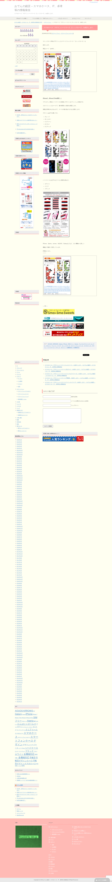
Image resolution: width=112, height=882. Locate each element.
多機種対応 (76, 347)
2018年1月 (19, 549)
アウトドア (19, 368)
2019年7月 (19, 511)
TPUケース (24, 721)
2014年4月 (19, 644)
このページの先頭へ (102, 880)
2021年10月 (19, 454)
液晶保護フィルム (22, 399)
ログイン (19, 809)
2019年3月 (19, 520)
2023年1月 (19, 439)
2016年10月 (19, 581)
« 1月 (16, 66)
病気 (18, 424)
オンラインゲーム (21, 729)
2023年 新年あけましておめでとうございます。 (27, 115)
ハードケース (51, 347)
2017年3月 (19, 570)
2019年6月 (19, 513)
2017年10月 (19, 556)
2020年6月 (19, 488)
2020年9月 (19, 482)
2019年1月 (19, 524)
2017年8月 (19, 560)
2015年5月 (19, 617)
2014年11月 (19, 629)
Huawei (23, 714)
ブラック (57, 347)
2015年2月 (19, 623)
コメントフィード (21, 813)
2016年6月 (19, 589)
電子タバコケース (22, 431)
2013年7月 (19, 663)
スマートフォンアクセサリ (24, 391)
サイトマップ (88, 18)
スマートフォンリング (23, 396)
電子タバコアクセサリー (24, 428)
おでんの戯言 (20, 785)
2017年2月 (19, 572)
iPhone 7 (35, 714)
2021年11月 (19, 452)
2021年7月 (19, 461)
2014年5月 (19, 642)
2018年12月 (19, 526)
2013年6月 (19, 665)
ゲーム (18, 372)
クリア (59, 345)
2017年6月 (19, 564)
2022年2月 (19, 446)
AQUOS (50, 344)
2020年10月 (19, 480)
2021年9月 (19, 456)
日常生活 (19, 422)
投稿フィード (20, 811)
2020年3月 (19, 494)
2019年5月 (19, 515)
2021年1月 (19, 473)
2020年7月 (19, 486)
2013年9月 (19, 659)
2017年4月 (19, 568)
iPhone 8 (24, 717)
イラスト (30, 727)
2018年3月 (19, 545)
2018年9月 (19, 532)
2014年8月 (19, 636)
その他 (18, 401)
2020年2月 (19, 496)
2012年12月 (19, 678)
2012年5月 (19, 693)
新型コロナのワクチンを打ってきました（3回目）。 (27, 124)
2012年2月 (19, 699)
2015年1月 (19, 625)
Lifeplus (18, 776)
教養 (18, 419)
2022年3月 (19, 444)
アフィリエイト (20, 370)
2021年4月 (19, 467)
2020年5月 (19, 490)
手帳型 (33, 757)
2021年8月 (19, 458)
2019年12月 (19, 501)
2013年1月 (19, 676)
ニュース (19, 404)
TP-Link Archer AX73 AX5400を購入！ (26, 129)
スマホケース (87, 345)
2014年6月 (19, 640)
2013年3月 (19, 672)
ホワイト (63, 347)
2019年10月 (19, 505)
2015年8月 (19, 610)
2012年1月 (19, 701)
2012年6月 (19, 691)
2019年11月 (19, 503)
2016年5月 (19, 591)
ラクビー (20, 384)
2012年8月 (19, 686)
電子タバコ (19, 426)
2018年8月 (19, 534)
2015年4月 (19, 619)
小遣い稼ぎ (19, 417)
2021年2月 (19, 471)
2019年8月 (19, 509)
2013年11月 (19, 655)
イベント (25, 727)
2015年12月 (19, 602)
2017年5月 (19, 566)
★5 (35, 721)
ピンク (16, 751)
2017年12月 (19, 551)
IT (17, 366)
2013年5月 (19, 667)
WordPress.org (20, 815)
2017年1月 (19, 575)
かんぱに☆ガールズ (26, 724)
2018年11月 (19, 528)
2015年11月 (19, 604)
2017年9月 (19, 558)
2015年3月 (19, 621)
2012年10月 (19, 682)
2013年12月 (19, 653)
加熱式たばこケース (22, 415)
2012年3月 (19, 697)
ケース (35, 730)
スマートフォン (56, 33)
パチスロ (19, 406)
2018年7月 (19, 537)
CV (34, 711)
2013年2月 (19, 674)
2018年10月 (19, 530)
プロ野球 (20, 381)
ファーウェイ (22, 751)
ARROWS (55, 344)
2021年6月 (19, 463)
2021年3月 (19, 469)
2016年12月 (19, 577)
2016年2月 (19, 598)
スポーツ (19, 376)
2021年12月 (19, 450)
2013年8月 (19, 661)
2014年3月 (19, 646)
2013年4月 (19, 670)
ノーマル (21, 748)
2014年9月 (19, 634)
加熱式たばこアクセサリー (24, 412)
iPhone (65, 344)
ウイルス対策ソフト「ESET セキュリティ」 (43, 18)
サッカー (20, 378)
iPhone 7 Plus (18, 717)
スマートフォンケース (67, 33)
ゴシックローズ (66, 345)
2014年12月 (19, 627)
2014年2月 (19, 648)
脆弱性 (23, 765)
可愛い (16, 758)
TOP (28, 22)
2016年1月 (19, 600)
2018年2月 (19, 547)
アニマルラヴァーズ (84, 344)
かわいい (48, 345)
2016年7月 (19, 587)
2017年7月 (19, 562)
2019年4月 (19, 518)
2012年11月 (19, 680)
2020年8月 (19, 484)
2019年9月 (19, 507)
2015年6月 (19, 615)
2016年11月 (19, 579)
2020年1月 (19, 499)
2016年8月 (19, 585)
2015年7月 (19, 613)
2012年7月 (19, 689)
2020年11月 (19, 477)
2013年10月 (19, 657)
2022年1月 (19, 448)
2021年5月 (19, 465)
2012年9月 (19, 684)
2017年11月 (19, 553)
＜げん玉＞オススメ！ (63, 18)
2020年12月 (19, 475)
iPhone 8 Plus (29, 717)
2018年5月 (19, 541)
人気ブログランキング (26, 92)
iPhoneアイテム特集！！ (22, 18)
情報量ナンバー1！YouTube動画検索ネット (27, 780)
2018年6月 (19, 539)
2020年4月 (19, 492)
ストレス (19, 374)
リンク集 (76, 839)
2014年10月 (19, 632)
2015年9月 (19, 608)
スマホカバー (19, 733)
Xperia (76, 344)
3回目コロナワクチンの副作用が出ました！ (27, 120)
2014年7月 (19, 638)
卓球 (19, 386)
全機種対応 (69, 347)
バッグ (18, 408)
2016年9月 (19, 583)
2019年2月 (19, 522)
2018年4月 (19, 543)
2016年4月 (19, 594)
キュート (54, 345)
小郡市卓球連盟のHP (22, 778)
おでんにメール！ (76, 18)
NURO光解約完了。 (21, 133)
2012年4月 (19, 695)
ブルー (35, 751)
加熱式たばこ (20, 410)
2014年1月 (19, 651)
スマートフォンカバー (24, 737)
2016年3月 (19, 596)
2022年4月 (19, 442)
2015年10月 (19, 606)
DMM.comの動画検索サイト (23, 774)
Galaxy (61, 344)
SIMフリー (71, 344)
